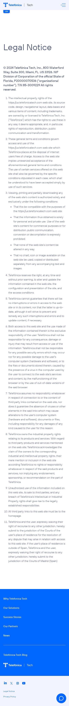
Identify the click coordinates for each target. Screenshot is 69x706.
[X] (11, 684)
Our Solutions (11, 607)
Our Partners (10, 626)
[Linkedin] (5, 684)
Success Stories (12, 617)
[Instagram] (17, 684)
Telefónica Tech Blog (15, 654)
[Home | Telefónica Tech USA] (18, 5)
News (6, 635)
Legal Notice (9, 691)
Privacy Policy (9, 697)
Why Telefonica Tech (15, 598)
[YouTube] (24, 684)
